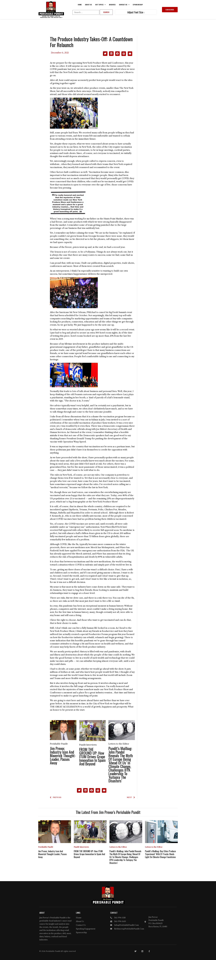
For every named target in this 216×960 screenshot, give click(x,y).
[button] (105, 53)
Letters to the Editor (118, 744)
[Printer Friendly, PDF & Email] (127, 55)
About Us (88, 4)
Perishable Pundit (59, 744)
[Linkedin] (142, 951)
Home (80, 4)
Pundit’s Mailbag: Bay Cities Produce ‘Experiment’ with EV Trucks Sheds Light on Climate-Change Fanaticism (160, 854)
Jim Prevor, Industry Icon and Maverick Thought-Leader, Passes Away (63, 755)
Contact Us (123, 4)
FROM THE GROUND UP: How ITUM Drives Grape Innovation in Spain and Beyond (92, 756)
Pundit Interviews (88, 745)
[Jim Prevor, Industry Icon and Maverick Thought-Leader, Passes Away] (63, 730)
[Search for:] (85, 12)
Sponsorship (138, 4)
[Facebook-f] (149, 951)
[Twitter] (135, 951)
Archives (112, 4)
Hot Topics (99, 4)
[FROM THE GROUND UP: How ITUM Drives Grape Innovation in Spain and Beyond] (92, 730)
